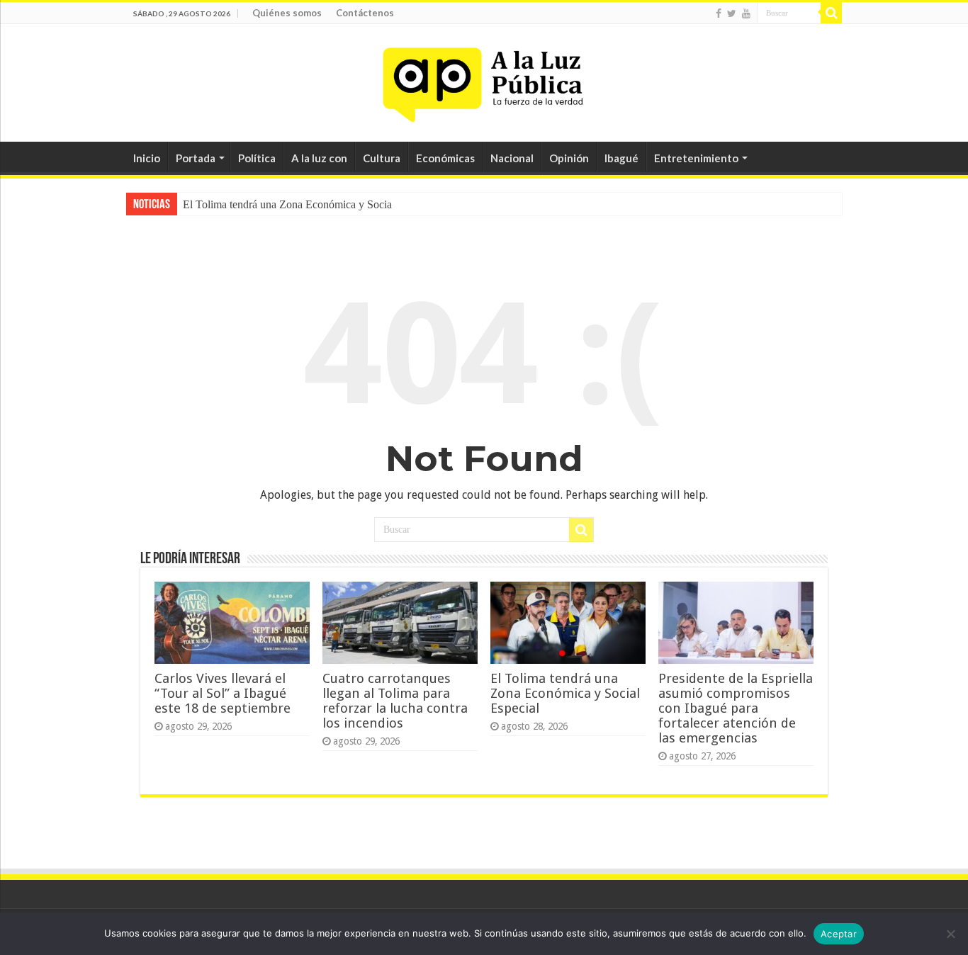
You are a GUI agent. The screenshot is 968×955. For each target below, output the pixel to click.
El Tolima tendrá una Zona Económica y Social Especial (565, 693)
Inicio (146, 158)
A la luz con (319, 158)
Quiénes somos (287, 12)
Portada (195, 158)
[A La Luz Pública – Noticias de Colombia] (484, 80)
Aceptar (839, 933)
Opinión (569, 158)
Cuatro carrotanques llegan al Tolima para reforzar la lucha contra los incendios (395, 700)
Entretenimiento (696, 158)
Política (257, 158)
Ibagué (621, 158)
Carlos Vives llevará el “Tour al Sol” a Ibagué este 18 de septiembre (222, 693)
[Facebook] (718, 13)
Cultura (381, 158)
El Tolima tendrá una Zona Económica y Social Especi (305, 204)
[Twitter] (732, 13)
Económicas (445, 158)
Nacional (512, 158)
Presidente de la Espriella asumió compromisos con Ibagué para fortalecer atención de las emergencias (735, 708)
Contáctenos (365, 12)
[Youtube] (746, 13)
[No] (950, 934)
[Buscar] (831, 12)
